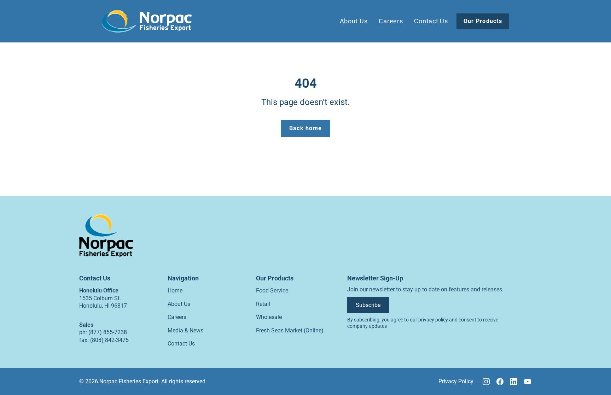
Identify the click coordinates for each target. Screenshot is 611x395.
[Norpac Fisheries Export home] (147, 21)
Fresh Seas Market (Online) (290, 330)
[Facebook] (500, 381)
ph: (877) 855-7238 (103, 332)
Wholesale (269, 317)
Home (175, 290)
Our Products (483, 21)
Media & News (185, 330)
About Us (354, 21)
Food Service (272, 290)
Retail (263, 304)
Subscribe (368, 305)
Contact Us (431, 21)
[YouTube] (527, 381)
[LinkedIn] (514, 381)
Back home (305, 128)
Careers (391, 21)
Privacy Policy (455, 381)
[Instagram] (486, 381)
